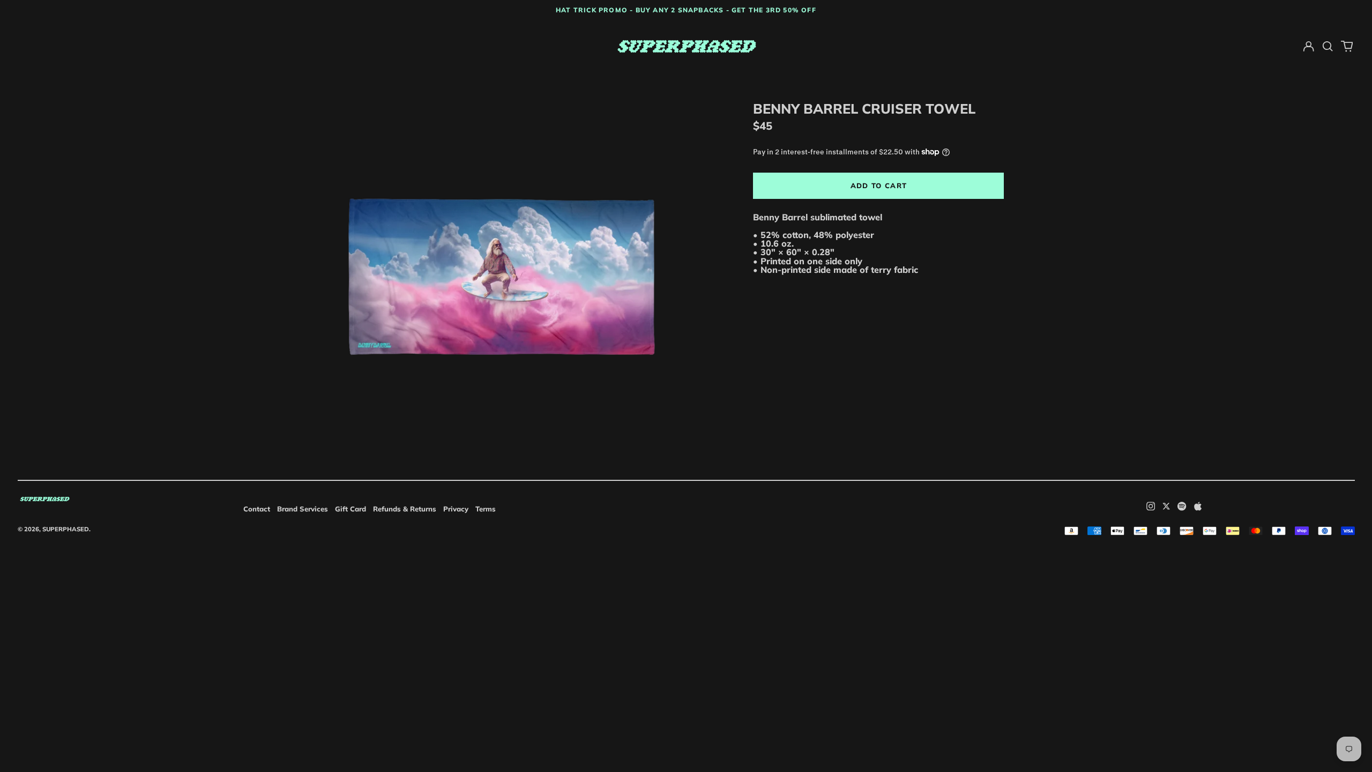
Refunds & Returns (404, 508)
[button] (1328, 46)
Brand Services (302, 508)
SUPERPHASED (65, 529)
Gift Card (350, 508)
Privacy (455, 508)
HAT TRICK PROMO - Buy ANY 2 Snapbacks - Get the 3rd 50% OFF (686, 10)
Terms (485, 508)
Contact (256, 508)
